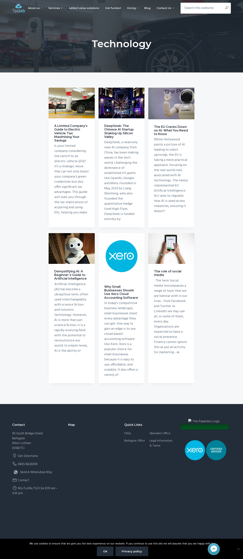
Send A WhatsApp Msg (36, 472)
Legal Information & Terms (161, 443)
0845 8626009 (28, 464)
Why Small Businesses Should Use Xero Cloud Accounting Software (121, 292)
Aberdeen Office (160, 433)
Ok (105, 551)
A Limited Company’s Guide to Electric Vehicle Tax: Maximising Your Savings (71, 133)
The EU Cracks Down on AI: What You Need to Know (171, 130)
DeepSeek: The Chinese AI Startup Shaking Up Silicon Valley (119, 131)
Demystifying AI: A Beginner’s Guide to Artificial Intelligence (70, 275)
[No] (238, 549)
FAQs (127, 433)
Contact (23, 480)
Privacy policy (132, 551)
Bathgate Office (134, 441)
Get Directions (28, 456)
